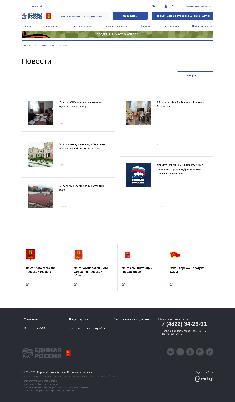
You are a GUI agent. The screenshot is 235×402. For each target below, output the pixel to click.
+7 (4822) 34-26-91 (182, 323)
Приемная (145, 26)
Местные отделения (116, 26)
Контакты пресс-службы (87, 328)
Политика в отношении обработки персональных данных (55, 387)
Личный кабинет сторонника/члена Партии (182, 15)
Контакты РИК (34, 328)
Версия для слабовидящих (198, 6)
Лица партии (51, 26)
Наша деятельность (81, 26)
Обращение (130, 15)
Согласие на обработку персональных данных (48, 390)
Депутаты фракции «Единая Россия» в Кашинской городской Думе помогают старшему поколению (180, 169)
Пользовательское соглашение (40, 381)
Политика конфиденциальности (40, 384)
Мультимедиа (172, 26)
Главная (26, 45)
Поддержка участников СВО (117, 34)
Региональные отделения (133, 319)
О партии (26, 26)
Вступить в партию (202, 26)
